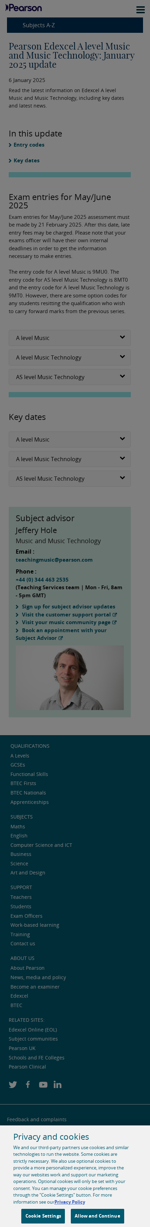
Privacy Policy (69, 1202)
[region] (75, 1176)
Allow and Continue (97, 1216)
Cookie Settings (43, 1216)
